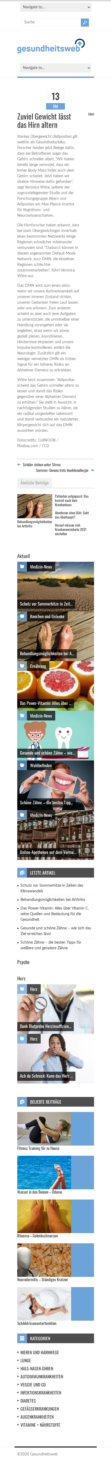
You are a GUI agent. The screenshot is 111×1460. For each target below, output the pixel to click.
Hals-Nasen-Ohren (36, 1368)
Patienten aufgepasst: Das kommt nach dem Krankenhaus (72, 500)
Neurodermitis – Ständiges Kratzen (42, 1279)
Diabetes (28, 1400)
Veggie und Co (33, 1384)
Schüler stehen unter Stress (42, 464)
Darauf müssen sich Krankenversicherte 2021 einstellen (70, 529)
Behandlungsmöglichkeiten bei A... (47, 653)
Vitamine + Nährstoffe (40, 1425)
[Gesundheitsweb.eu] (51, 52)
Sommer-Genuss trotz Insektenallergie (62, 470)
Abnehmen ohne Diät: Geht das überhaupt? (72, 515)
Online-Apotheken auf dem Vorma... (48, 852)
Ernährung (38, 666)
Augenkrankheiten (37, 1417)
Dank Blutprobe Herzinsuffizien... (45, 1026)
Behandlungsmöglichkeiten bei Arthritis (34, 523)
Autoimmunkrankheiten (41, 1376)
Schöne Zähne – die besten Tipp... (46, 802)
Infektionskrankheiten (40, 1392)
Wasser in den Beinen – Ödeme (39, 1192)
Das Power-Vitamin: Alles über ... (45, 703)
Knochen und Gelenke (47, 616)
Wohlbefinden (41, 765)
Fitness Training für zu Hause (38, 1148)
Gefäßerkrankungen (39, 1408)
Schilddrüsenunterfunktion (37, 1323)
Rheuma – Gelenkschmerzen (37, 1235)
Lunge (25, 1360)
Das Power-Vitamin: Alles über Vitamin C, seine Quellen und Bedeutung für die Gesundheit (54, 914)
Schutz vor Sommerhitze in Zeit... (46, 603)
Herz (33, 989)
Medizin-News (41, 566)
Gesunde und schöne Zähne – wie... (47, 752)
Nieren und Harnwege (39, 1352)
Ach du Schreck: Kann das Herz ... (46, 1076)
